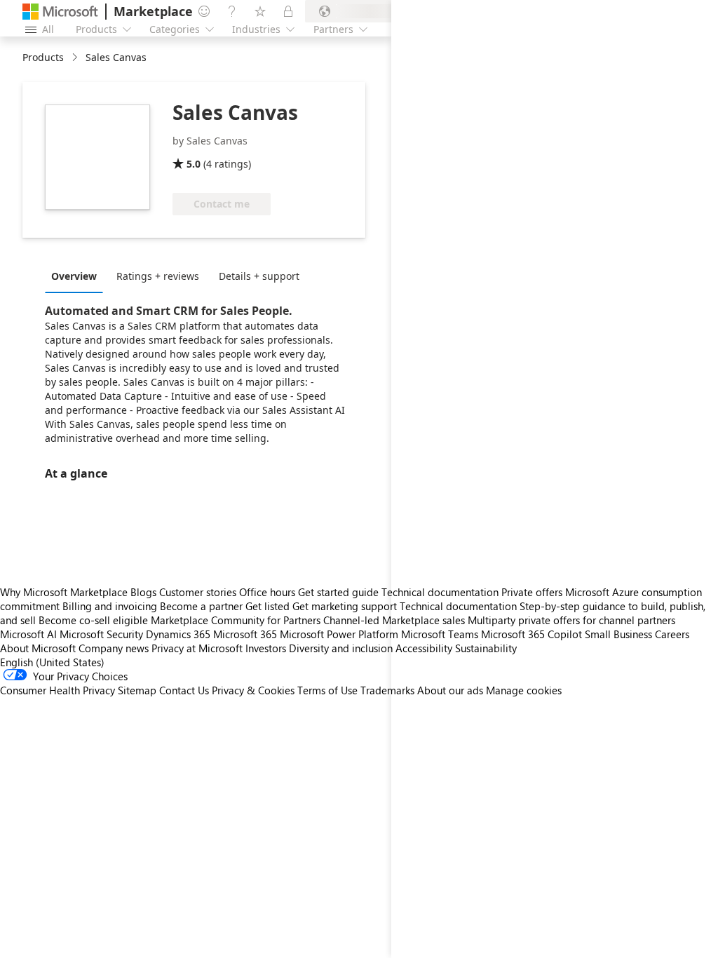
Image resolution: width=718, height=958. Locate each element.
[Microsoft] (60, 12)
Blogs (143, 592)
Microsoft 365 (245, 634)
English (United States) (52, 662)
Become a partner (201, 606)
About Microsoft (38, 648)
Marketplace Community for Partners (235, 620)
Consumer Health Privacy (57, 690)
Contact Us (184, 690)
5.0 (194, 163)
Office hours (267, 592)
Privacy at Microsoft (197, 648)
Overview (74, 276)
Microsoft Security (101, 634)
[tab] (77, 275)
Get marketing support (344, 606)
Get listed (267, 606)
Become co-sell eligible (93, 620)
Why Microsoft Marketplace (64, 592)
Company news (114, 648)
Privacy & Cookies (253, 690)
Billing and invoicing (109, 606)
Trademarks (387, 690)
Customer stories (197, 592)
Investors (265, 648)
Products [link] (43, 57)
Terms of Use (327, 690)
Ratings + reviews (157, 276)
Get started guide (338, 592)
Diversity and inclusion (341, 648)
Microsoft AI (28, 634)
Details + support (259, 276)
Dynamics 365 (178, 634)
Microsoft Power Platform (339, 634)
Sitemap (137, 690)
